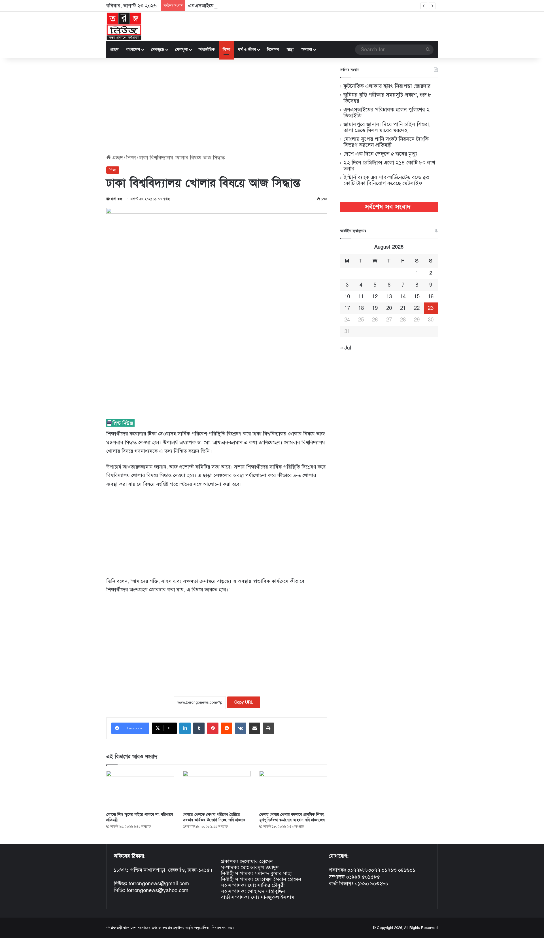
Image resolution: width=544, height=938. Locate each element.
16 (431, 296)
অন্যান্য (306, 49)
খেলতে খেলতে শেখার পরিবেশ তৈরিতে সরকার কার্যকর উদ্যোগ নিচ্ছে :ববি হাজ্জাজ (214, 817)
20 (389, 308)
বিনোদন (273, 49)
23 (431, 308)
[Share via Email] (254, 728)
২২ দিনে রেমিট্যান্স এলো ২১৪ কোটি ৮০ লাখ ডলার (389, 165)
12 (375, 296)
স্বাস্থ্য (290, 49)
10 (347, 296)
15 (417, 296)
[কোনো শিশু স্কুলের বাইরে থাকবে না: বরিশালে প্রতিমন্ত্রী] (140, 790)
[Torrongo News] (124, 26)
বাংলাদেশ (133, 49)
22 (417, 308)
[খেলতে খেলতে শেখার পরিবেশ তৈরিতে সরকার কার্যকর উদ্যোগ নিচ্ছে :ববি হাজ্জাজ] (217, 790)
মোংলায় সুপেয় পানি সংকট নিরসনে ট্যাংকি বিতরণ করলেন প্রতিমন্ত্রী (386, 142)
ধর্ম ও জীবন (247, 49)
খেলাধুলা (181, 49)
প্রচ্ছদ (114, 49)
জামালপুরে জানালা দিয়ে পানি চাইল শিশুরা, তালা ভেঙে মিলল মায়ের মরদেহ (386, 127)
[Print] (268, 728)
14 (403, 296)
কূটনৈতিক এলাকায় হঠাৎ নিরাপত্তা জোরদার (387, 86)
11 (361, 296)
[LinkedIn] (185, 728)
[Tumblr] (199, 728)
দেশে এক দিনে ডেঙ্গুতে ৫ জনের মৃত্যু (380, 154)
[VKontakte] (240, 728)
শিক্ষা (226, 49)
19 (375, 308)
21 (403, 308)
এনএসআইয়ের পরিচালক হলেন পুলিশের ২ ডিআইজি (239, 6)
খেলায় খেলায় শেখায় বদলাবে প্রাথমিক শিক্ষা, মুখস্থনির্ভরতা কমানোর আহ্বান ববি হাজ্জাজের (292, 817)
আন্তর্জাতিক (207, 49)
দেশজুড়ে (157, 49)
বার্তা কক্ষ (116, 199)
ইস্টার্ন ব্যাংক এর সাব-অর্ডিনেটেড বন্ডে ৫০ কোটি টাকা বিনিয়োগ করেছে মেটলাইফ (386, 180)
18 (361, 308)
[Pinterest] (212, 728)
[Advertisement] (216, 106)
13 (389, 296)
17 (347, 308)
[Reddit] (226, 728)
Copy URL (243, 702)
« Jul (345, 348)
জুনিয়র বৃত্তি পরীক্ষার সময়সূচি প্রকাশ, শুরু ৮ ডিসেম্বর (387, 98)
